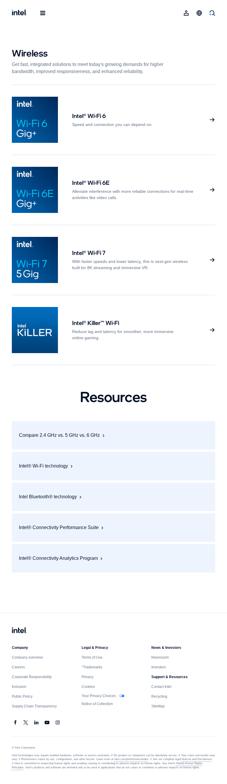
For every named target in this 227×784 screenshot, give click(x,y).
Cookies (88, 686)
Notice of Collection (98, 703)
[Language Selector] (199, 13)
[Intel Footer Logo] (19, 631)
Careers (18, 667)
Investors (159, 667)
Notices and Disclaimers (193, 759)
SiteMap (158, 706)
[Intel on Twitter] (26, 723)
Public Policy (22, 696)
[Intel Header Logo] (19, 13)
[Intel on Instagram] (57, 723)
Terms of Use (93, 657)
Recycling (159, 696)
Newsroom (160, 657)
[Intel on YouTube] (47, 723)
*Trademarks (92, 667)
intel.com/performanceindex (128, 759)
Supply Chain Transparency (34, 706)
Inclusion (19, 686)
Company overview (27, 657)
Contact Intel (162, 686)
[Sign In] (186, 13)
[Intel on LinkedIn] (36, 723)
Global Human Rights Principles (193, 763)
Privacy (88, 677)
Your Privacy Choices (99, 696)
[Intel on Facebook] (15, 723)
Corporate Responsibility (32, 677)
